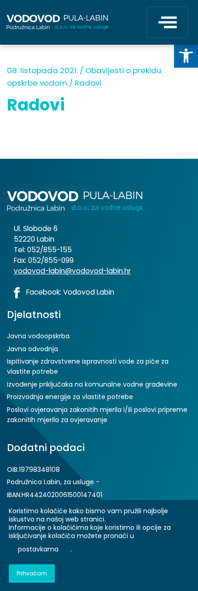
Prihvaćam (32, 573)
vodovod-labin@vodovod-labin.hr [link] (72, 271)
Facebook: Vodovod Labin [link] (69, 292)
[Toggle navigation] (167, 22)
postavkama (38, 549)
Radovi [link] (88, 82)
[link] (186, 56)
